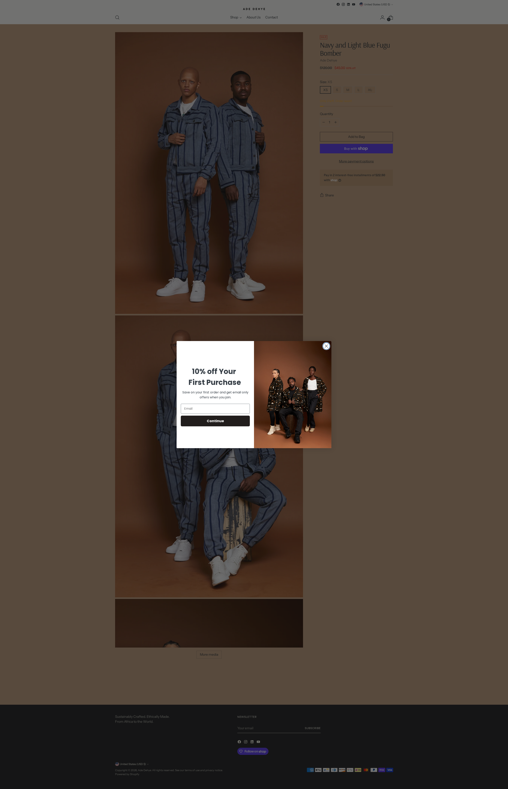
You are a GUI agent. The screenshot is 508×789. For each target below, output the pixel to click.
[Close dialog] (326, 346)
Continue (215, 420)
